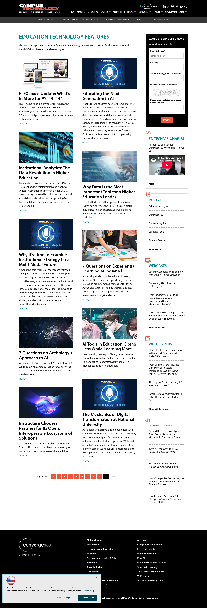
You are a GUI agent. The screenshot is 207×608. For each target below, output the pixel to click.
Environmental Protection (100, 549)
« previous (43, 476)
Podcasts (128, 12)
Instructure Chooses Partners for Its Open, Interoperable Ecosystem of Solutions (45, 430)
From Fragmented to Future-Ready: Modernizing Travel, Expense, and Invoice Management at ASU (164, 299)
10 (105, 476)
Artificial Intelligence (159, 206)
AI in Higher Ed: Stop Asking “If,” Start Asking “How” (165, 384)
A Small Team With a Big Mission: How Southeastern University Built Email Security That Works (167, 315)
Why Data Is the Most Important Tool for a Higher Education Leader (108, 191)
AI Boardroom (94, 540)
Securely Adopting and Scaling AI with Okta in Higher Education (166, 273)
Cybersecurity (156, 214)
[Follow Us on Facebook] (177, 6)
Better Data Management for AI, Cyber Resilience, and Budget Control (165, 397)
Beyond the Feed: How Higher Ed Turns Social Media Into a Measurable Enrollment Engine (166, 434)
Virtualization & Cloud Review (103, 580)
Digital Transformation (117, 20)
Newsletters (171, 12)
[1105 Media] (36, 571)
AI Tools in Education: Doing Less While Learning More (109, 346)
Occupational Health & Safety (103, 558)
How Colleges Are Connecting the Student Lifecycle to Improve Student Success (166, 481)
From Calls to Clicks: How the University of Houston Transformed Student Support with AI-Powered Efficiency (164, 369)
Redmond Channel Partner (151, 562)
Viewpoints (93, 12)
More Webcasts (157, 327)
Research (117, 12)
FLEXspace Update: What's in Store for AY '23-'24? (44, 96)
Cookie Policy (103, 597)
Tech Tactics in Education (150, 571)
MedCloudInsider (146, 553)
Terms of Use (120, 597)
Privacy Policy (173, 84)
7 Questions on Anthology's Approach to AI (45, 355)
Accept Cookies (87, 597)
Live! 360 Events (146, 549)
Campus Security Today (150, 544)
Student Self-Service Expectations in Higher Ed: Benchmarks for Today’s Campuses (166, 353)
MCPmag (91, 553)
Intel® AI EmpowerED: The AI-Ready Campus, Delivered (164, 450)
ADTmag (141, 540)
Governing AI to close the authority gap (162, 285)
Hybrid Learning (71, 20)
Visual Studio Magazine (150, 580)
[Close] (96, 577)
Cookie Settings (63, 597)
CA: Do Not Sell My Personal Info (143, 597)
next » (115, 476)
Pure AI (141, 558)
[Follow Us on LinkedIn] (164, 6)
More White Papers (159, 409)
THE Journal (143, 576)
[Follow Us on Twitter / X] (168, 7)
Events (157, 12)
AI (58, 20)
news (54, 49)
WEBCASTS (158, 265)
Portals (156, 199)
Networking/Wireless (92, 20)
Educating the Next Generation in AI (101, 96)
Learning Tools (156, 231)
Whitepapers (160, 343)
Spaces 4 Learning (147, 567)
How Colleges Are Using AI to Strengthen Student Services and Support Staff (166, 499)
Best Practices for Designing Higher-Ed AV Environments (163, 465)
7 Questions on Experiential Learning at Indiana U (109, 268)
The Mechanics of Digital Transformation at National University (108, 419)
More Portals (156, 249)
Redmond (92, 562)
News (72, 12)
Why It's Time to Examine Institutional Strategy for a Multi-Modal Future (44, 259)
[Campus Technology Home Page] (39, 8)
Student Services (157, 240)
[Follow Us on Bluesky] (172, 6)
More (181, 12)
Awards (104, 12)
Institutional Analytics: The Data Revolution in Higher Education (44, 172)
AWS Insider (93, 544)
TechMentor (93, 571)
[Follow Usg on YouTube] (181, 6)
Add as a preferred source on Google (150, 6)
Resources (143, 12)
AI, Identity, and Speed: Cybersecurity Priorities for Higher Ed (166, 147)
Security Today (94, 567)
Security (137, 20)
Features (81, 12)
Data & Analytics (157, 223)
